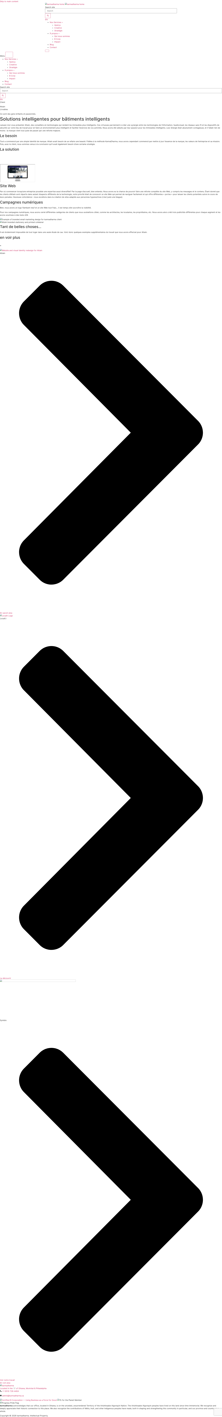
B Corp (57, 39)
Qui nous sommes (62, 36)
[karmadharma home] (7, 1385)
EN (46, 19)
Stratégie (58, 30)
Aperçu (57, 25)
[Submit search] (48, 15)
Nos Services (56, 22)
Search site (50, 7)
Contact (53, 47)
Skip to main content (9, 1)
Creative (58, 28)
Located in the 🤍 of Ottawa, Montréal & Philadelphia (23, 1388)
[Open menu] (47, 51)
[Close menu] (9, 55)
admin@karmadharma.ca (13, 1396)
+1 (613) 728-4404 (10, 1391)
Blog (52, 44)
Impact (57, 42)
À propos (54, 33)
